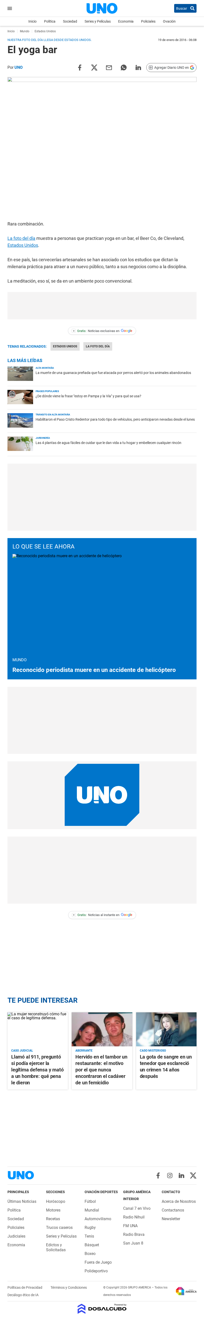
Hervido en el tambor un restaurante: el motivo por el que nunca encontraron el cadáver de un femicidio (101, 1070)
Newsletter (171, 1218)
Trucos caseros (59, 1227)
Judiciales (16, 1236)
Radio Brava (134, 1234)
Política (49, 21)
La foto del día (21, 238)
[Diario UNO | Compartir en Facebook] (80, 67)
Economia (126, 21)
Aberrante (84, 1050)
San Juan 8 (133, 1243)
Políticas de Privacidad (25, 1287)
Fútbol (90, 1201)
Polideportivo (96, 1271)
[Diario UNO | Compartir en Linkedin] (138, 67)
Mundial (92, 1210)
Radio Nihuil (134, 1217)
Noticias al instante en (96, 915)
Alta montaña (45, 368)
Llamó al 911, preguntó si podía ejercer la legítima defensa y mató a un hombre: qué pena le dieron (37, 1070)
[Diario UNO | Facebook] (158, 1175)
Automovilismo (98, 1218)
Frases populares (47, 391)
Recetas (53, 1218)
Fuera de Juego (98, 1262)
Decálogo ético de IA (23, 1295)
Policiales (148, 21)
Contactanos (173, 1210)
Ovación (169, 21)
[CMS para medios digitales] (102, 1309)
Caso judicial (22, 1050)
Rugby (90, 1227)
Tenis (89, 1236)
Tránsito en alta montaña (53, 414)
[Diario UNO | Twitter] (193, 1175)
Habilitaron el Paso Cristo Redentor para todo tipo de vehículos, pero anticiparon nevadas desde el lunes (115, 419)
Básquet (92, 1245)
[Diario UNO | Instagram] (169, 1175)
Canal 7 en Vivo (137, 1208)
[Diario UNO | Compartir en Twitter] (94, 67)
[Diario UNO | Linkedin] (181, 1175)
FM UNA (130, 1225)
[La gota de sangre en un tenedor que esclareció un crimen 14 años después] (166, 1029)
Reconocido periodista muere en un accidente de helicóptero (94, 669)
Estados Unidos (22, 245)
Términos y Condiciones (69, 1287)
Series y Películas (98, 21)
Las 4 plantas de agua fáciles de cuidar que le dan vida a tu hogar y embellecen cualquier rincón (108, 443)
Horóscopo (55, 1201)
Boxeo (90, 1253)
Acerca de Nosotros (179, 1201)
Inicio (32, 21)
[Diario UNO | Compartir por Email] (109, 67)
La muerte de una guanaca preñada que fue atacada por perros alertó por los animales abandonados (113, 373)
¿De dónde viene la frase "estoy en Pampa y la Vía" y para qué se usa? (88, 396)
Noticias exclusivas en (96, 331)
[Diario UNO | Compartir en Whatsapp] (124, 67)
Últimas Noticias (21, 1201)
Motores (53, 1210)
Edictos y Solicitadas (56, 1247)
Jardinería (43, 438)
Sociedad (70, 21)
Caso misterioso (153, 1050)
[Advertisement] (102, 305)
